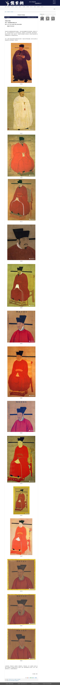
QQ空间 (34, 677)
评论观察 (24, 6)
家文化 (35, 6)
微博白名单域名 (11, 683)
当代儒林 (27, 6)
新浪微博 (29, 677)
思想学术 (9, 6)
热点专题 (16, 6)
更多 (36, 677)
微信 (31, 677)
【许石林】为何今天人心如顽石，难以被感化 (14, 679)
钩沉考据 (12, 11)
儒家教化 (20, 6)
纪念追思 (38, 6)
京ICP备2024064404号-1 (34, 683)
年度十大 (31, 6)
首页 (5, 6)
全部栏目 (42, 6)
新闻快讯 (12, 6)
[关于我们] (54, 2)
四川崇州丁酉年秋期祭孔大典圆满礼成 (13, 680)
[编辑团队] (54, 3)
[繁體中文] (54, 0)
